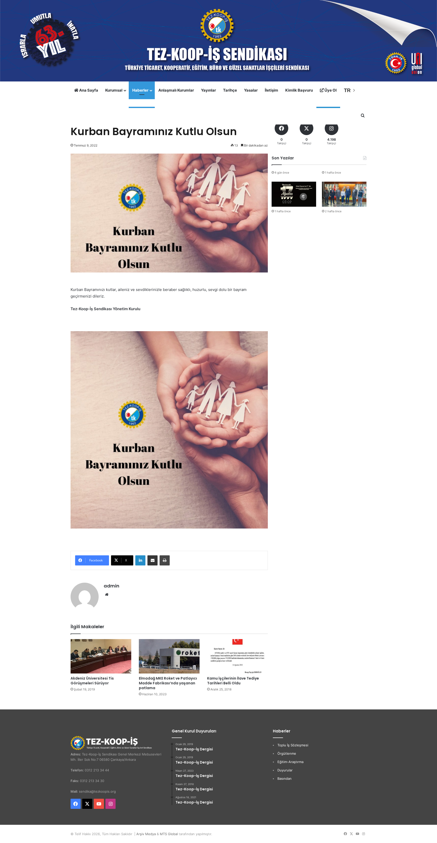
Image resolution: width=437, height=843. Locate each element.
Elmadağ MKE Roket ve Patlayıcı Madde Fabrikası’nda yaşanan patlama (168, 683)
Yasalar (251, 90)
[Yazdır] (165, 560)
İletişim (271, 90)
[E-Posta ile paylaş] (152, 560)
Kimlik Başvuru (299, 90)
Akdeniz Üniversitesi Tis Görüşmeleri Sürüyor (92, 681)
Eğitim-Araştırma (290, 762)
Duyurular (285, 770)
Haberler (140, 90)
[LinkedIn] (140, 560)
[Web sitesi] (107, 595)
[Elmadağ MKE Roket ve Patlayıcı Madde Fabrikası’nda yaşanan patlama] (169, 656)
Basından (284, 778)
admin (111, 586)
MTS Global (169, 834)
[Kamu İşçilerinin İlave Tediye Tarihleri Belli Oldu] (237, 656)
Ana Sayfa (88, 90)
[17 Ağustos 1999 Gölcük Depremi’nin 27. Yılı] (294, 194)
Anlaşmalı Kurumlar (176, 90)
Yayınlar (208, 90)
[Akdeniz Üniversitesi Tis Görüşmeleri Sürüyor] (101, 656)
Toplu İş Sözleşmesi (292, 745)
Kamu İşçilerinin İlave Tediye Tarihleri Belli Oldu (233, 681)
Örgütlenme (286, 753)
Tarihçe (230, 90)
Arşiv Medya (146, 834)
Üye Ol (330, 90)
